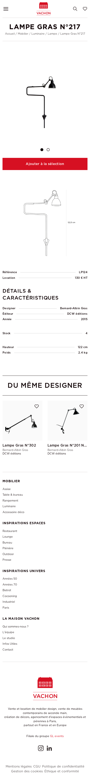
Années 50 (10, 578)
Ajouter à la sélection (45, 164)
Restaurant (10, 531)
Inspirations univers (24, 571)
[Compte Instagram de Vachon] (40, 748)
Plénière (8, 548)
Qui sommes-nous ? (15, 626)
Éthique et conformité (61, 771)
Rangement (10, 500)
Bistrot (7, 590)
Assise (7, 489)
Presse (7, 559)
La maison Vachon (21, 619)
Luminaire (38, 33)
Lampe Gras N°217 (72, 33)
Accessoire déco (13, 512)
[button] (41, 149)
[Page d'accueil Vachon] (43, 8)
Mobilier (23, 33)
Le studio (9, 638)
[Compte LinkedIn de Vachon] (49, 748)
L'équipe (8, 632)
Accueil (10, 33)
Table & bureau (13, 494)
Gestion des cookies (27, 771)
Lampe (52, 33)
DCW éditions (77, 313)
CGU (36, 766)
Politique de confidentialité (63, 766)
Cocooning (10, 596)
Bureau (7, 542)
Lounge (8, 536)
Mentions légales (19, 766)
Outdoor (8, 554)
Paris (6, 607)
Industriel (9, 601)
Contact (8, 649)
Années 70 (10, 584)
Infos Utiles (10, 643)
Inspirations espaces (24, 523)
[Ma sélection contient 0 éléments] (84, 8)
